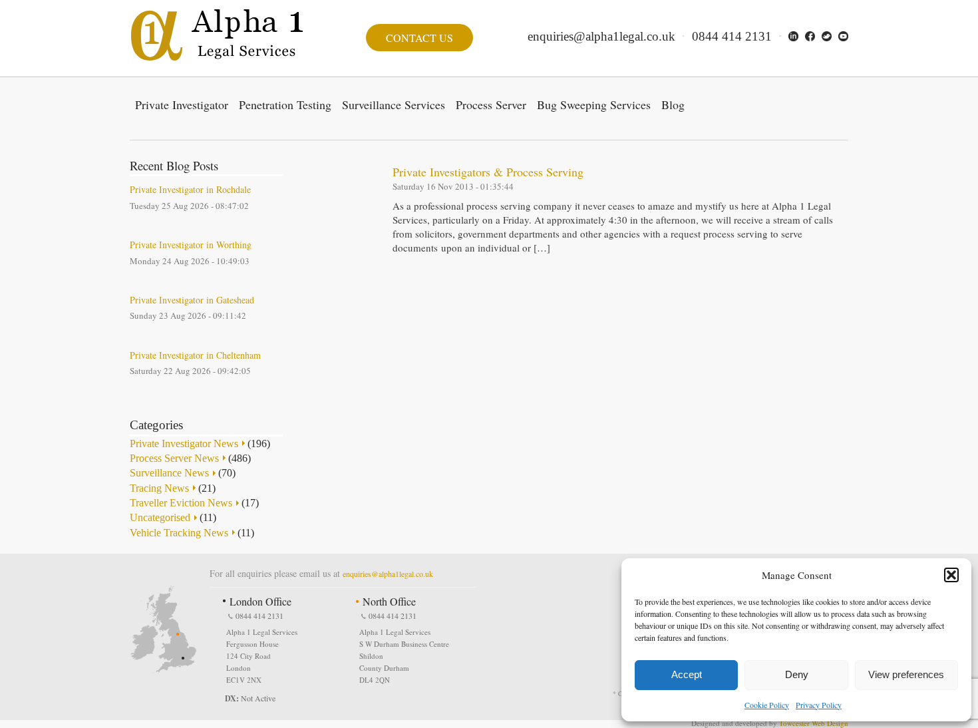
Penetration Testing (285, 104)
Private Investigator (181, 104)
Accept (686, 674)
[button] (951, 575)
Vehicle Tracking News (179, 532)
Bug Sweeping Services (594, 104)
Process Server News (174, 458)
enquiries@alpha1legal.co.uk (601, 36)
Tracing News (159, 488)
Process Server (491, 104)
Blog (673, 104)
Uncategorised (160, 517)
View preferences (906, 674)
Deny (796, 674)
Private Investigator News (184, 443)
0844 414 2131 (732, 36)
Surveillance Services (393, 104)
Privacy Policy (819, 704)
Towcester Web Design (813, 723)
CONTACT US (419, 38)
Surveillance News (169, 472)
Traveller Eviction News (181, 502)
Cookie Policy (766, 704)
